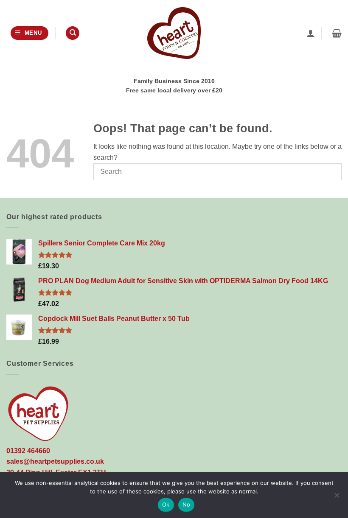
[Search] (72, 33)
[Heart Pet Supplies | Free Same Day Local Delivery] (174, 33)
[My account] (310, 33)
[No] (336, 497)
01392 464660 (28, 450)
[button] (29, 33)
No (186, 504)
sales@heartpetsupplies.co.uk (55, 461)
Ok (166, 504)
